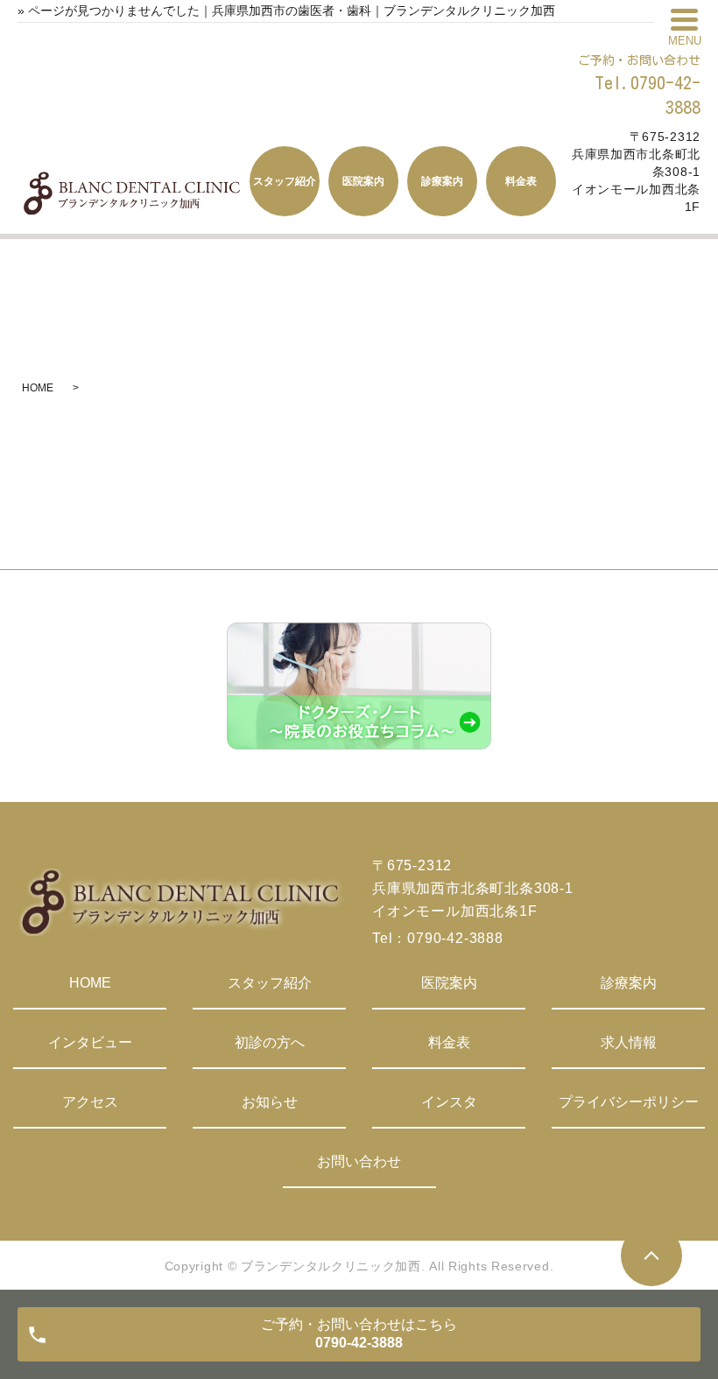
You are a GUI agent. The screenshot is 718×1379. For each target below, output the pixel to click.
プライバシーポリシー (629, 1101)
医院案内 (449, 982)
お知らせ (270, 1101)
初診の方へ (270, 1042)
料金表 (449, 1042)
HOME (37, 388)
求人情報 (629, 1042)
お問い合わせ (359, 1161)
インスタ (449, 1101)
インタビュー (90, 1042)
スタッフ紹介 (270, 982)
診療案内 (629, 982)
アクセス (90, 1101)
